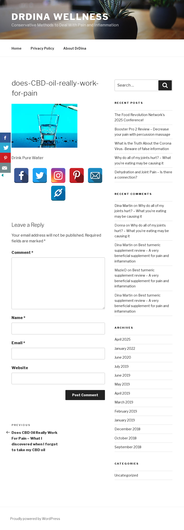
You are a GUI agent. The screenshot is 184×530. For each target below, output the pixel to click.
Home (17, 48)
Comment (22, 252)
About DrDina (74, 48)
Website (20, 368)
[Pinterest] (76, 175)
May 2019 (122, 384)
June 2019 (122, 375)
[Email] (95, 175)
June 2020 (123, 357)
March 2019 (124, 402)
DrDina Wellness (60, 17)
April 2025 (123, 339)
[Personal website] (58, 193)
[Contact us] (5, 168)
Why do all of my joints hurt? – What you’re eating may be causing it (140, 211)
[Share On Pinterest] (5, 158)
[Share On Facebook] (5, 138)
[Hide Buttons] (2, 176)
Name (18, 317)
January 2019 (125, 420)
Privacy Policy (42, 48)
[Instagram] (58, 175)
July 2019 (122, 366)
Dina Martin (124, 206)
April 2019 (122, 393)
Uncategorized (126, 475)
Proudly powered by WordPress (35, 519)
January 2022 (125, 348)
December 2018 (127, 429)
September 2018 (128, 447)
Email (18, 343)
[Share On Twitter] (5, 148)
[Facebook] (21, 175)
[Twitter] (39, 175)
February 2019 (126, 411)
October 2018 (126, 438)
